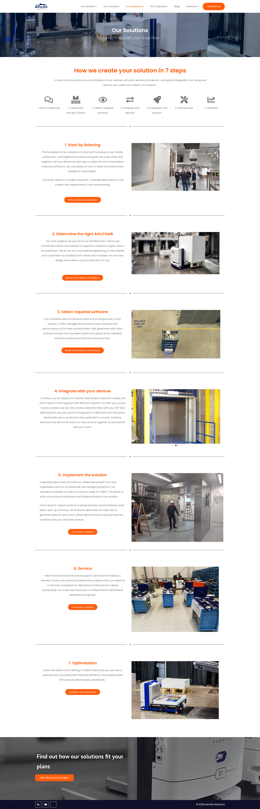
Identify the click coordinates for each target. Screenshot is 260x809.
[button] (135, 416)
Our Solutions (133, 6)
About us (191, 6)
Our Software (111, 6)
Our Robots (87, 6)
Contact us (213, 6)
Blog (177, 6)
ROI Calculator (159, 6)
